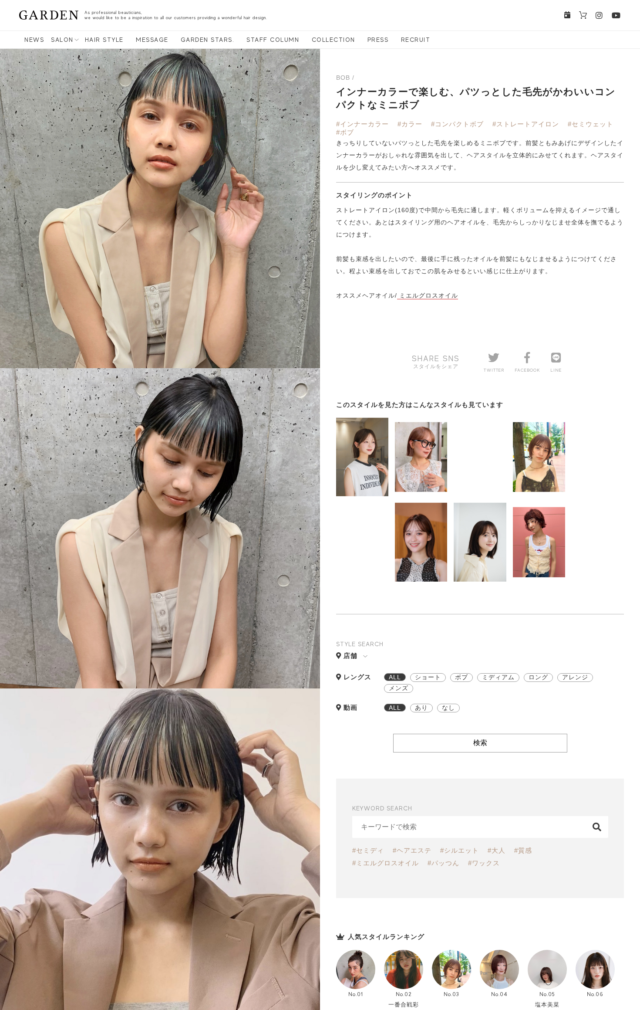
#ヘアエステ (412, 850)
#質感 (523, 850)
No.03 (451, 994)
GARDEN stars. (208, 39)
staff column (272, 39)
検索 (480, 742)
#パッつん (443, 863)
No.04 (499, 994)
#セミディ (368, 850)
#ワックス (484, 863)
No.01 (355, 994)
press (378, 39)
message (152, 39)
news (34, 39)
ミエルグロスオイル (427, 295)
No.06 (595, 994)
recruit (416, 39)
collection (333, 39)
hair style (104, 39)
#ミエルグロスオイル (385, 863)
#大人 (496, 850)
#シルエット (459, 850)
